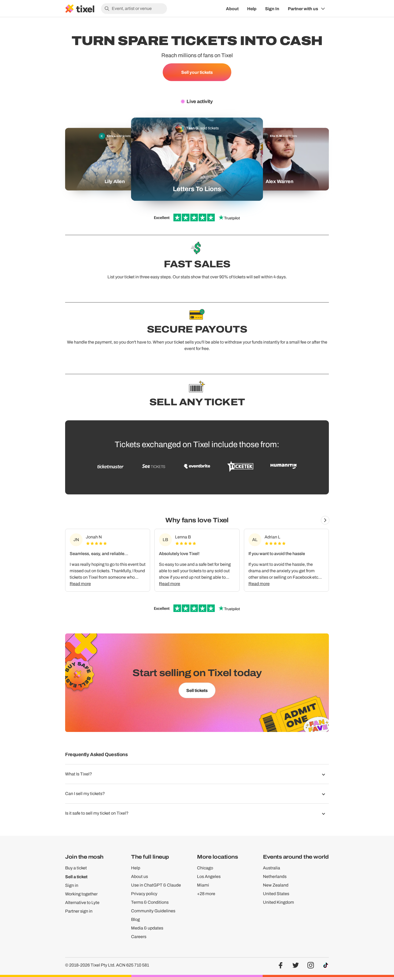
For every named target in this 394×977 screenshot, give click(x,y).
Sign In (272, 8)
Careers (138, 937)
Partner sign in (78, 911)
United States (276, 894)
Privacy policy (144, 894)
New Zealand (275, 885)
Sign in (71, 885)
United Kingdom (278, 902)
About (232, 8)
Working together (81, 894)
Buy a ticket (76, 868)
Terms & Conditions (150, 902)
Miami (203, 885)
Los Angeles (209, 876)
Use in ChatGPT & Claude (156, 885)
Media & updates (147, 928)
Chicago (205, 868)
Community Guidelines (153, 911)
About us (139, 876)
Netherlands (275, 876)
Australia (271, 868)
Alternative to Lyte (82, 902)
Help (252, 8)
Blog (135, 919)
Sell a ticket (76, 876)
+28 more (206, 894)
